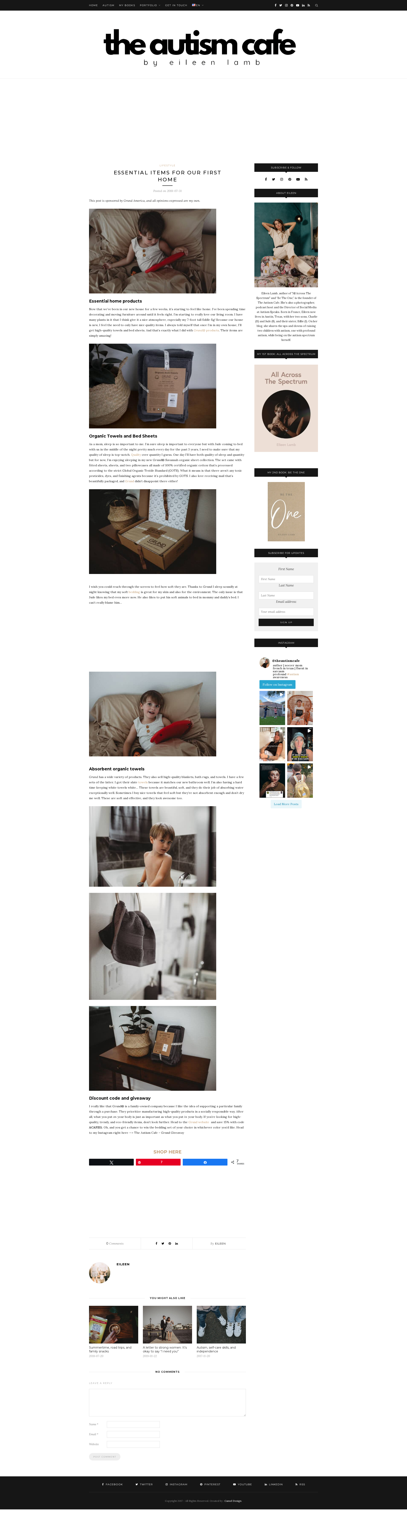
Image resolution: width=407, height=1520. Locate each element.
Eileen (220, 1243)
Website (94, 1444)
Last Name (286, 585)
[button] (272, 708)
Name (93, 1424)
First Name (286, 569)
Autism (108, 5)
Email (93, 1434)
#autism (293, 674)
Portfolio (148, 5)
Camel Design (232, 1500)
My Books (127, 5)
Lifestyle (168, 165)
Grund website (199, 1122)
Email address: (286, 602)
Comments (115, 1243)
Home (93, 5)
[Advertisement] (203, 121)
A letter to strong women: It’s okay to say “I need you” (165, 1349)
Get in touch (176, 5)
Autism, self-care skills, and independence (216, 1349)
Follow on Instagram (277, 684)
